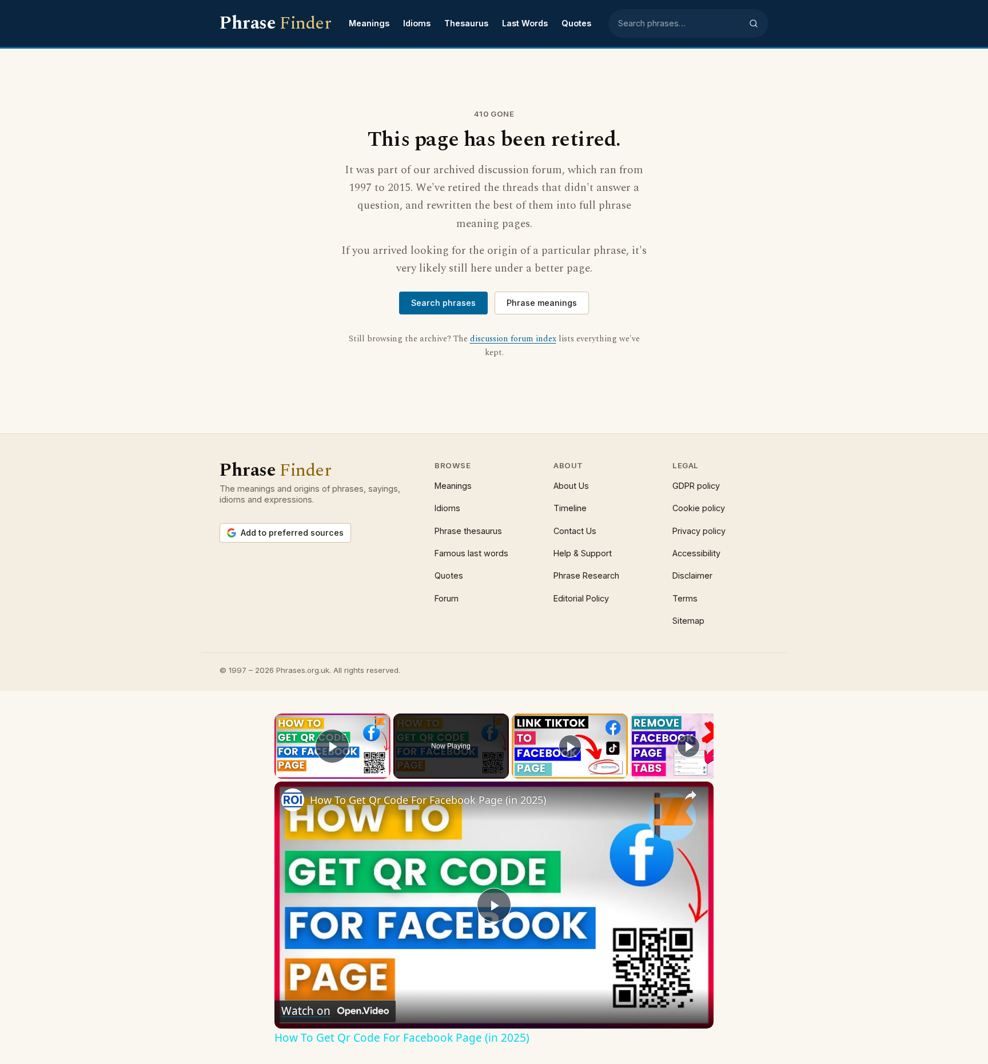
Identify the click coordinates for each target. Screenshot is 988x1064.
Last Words (525, 23)
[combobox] (680, 23)
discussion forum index (513, 339)
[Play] (570, 746)
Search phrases (443, 303)
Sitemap (688, 620)
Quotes (576, 23)
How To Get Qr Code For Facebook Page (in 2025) (428, 800)
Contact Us (574, 531)
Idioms (417, 23)
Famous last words (471, 553)
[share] (690, 795)
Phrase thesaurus (468, 531)
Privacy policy (699, 531)
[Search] (753, 23)
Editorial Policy (581, 598)
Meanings (369, 23)
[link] (292, 799)
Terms (685, 598)
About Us (571, 486)
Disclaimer (692, 575)
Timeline (570, 508)
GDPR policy (696, 486)
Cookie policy (698, 508)
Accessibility (696, 553)
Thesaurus (466, 23)
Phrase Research (586, 575)
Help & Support (582, 553)
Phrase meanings (542, 303)
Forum (447, 598)
